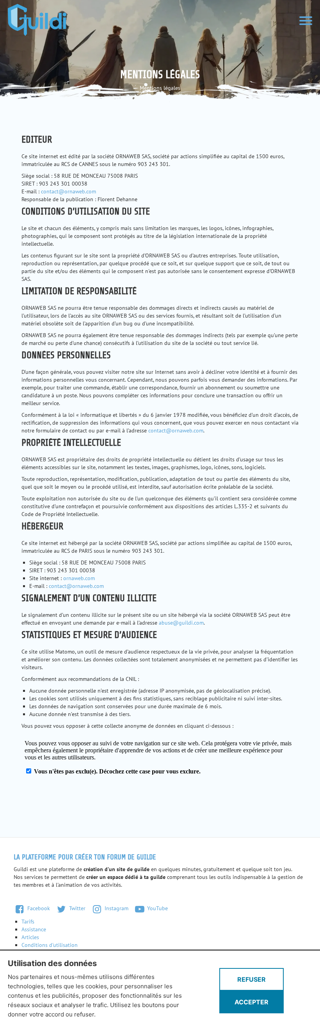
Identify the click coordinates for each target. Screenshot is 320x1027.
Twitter (76, 908)
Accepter (251, 1002)
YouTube (157, 908)
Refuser (251, 979)
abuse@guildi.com (181, 622)
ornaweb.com (79, 578)
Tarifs (27, 921)
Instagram (115, 908)
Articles (30, 937)
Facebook (38, 908)
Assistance (33, 929)
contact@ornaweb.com (68, 191)
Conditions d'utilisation (49, 944)
